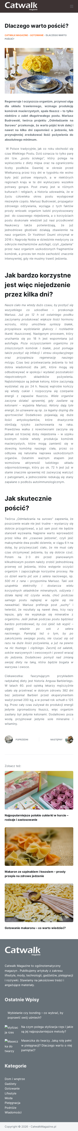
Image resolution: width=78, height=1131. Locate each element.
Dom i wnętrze (15, 1079)
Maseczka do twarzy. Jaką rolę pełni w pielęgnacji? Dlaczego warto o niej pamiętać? (46, 1045)
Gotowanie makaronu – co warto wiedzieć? (35, 928)
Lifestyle (10, 1093)
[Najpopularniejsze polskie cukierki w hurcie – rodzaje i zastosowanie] (39, 790)
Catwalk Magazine (16, 35)
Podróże (10, 1107)
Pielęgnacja (12, 1103)
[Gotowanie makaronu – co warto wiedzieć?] (39, 903)
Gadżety (10, 1084)
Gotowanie (37, 35)
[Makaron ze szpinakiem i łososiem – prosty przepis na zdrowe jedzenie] (39, 846)
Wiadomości (13, 1112)
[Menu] (71, 6)
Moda (9, 1098)
